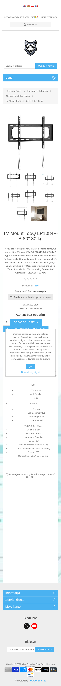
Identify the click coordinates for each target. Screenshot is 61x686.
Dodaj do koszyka (26, 322)
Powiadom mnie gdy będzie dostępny (32, 297)
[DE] (28, 5)
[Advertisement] (30, 552)
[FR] (36, 5)
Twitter (27, 626)
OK (30, 367)
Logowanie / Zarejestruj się (19, 17)
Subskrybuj (44, 649)
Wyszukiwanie (46, 66)
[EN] (24, 5)
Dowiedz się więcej (30, 372)
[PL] (32, 5)
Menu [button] (9, 77)
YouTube (34, 626)
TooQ (36, 285)
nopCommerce (37, 680)
